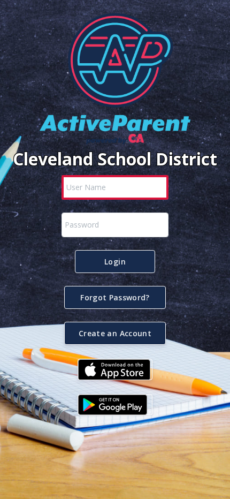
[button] (115, 261)
